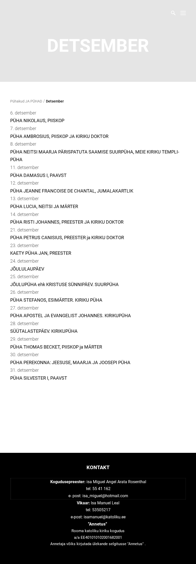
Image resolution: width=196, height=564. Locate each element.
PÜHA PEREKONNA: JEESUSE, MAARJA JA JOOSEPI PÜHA (70, 362)
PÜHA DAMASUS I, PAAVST (38, 175)
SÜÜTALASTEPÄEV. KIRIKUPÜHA (44, 331)
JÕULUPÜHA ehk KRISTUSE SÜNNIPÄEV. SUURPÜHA (64, 284)
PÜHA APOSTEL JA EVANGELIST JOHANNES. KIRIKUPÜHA (70, 315)
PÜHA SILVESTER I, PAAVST (38, 378)
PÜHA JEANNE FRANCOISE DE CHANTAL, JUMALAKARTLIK (71, 191)
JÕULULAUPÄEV (27, 269)
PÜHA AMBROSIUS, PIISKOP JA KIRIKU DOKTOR (59, 136)
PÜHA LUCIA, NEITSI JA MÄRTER (44, 206)
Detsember (55, 101)
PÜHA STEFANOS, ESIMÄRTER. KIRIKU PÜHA (56, 300)
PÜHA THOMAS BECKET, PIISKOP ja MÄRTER (56, 347)
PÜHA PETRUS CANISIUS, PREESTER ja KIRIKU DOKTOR (67, 237)
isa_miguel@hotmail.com (105, 495)
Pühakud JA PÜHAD (26, 101)
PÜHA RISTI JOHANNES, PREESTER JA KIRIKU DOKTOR (67, 222)
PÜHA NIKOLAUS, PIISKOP (37, 120)
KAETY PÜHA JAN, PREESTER (40, 253)
